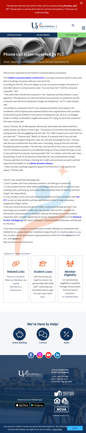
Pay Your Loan (72, 35)
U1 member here (70, 296)
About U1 (15, 62)
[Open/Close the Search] (73, 25)
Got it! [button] (75, 428)
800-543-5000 (58, 235)
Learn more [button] (57, 429)
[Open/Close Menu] (83, 27)
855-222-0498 (63, 376)
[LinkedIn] (56, 355)
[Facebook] (29, 355)
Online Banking (43, 35)
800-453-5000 (66, 381)
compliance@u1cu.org (70, 232)
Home (6, 62)
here (42, 296)
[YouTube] (47, 355)
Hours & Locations (16, 276)
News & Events (29, 62)
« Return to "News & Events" (17, 253)
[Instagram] (38, 355)
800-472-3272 (62, 379)
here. (30, 242)
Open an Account (14, 35)
